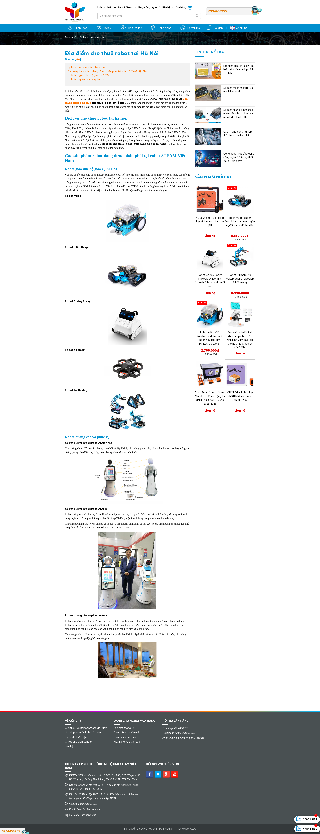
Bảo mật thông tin (124, 728)
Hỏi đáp (218, 28)
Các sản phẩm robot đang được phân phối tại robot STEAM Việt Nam (108, 71)
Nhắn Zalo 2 (310, 827)
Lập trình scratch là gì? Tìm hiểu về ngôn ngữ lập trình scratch (239, 70)
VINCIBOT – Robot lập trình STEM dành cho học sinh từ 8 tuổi (240, 396)
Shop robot (82, 28)
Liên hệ (166, 7)
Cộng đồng (165, 28)
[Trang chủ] (75, 12)
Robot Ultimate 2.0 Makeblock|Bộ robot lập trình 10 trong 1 (240, 279)
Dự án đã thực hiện (76, 737)
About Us (241, 28)
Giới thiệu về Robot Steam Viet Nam (86, 728)
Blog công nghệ (147, 7)
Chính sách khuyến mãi (127, 732)
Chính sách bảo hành (125, 737)
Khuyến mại (193, 28)
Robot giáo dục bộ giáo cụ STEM (90, 75)
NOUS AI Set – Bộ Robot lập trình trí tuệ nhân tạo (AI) (210, 222)
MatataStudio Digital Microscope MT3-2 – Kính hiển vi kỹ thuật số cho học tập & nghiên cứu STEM (240, 340)
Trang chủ (70, 37)
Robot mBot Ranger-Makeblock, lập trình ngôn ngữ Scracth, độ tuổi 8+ (240, 222)
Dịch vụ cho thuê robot (93, 37)
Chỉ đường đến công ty (78, 742)
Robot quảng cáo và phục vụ (87, 79)
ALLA (193, 829)
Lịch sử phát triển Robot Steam (115, 7)
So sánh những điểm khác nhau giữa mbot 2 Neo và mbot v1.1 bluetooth (238, 114)
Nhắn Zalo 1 (310, 818)
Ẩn (78, 59)
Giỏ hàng (181, 7)
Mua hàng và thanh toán (127, 742)
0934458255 (217, 11)
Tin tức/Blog (135, 28)
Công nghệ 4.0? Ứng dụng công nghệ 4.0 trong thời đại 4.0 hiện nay (239, 158)
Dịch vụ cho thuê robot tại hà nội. (87, 67)
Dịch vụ (108, 28)
